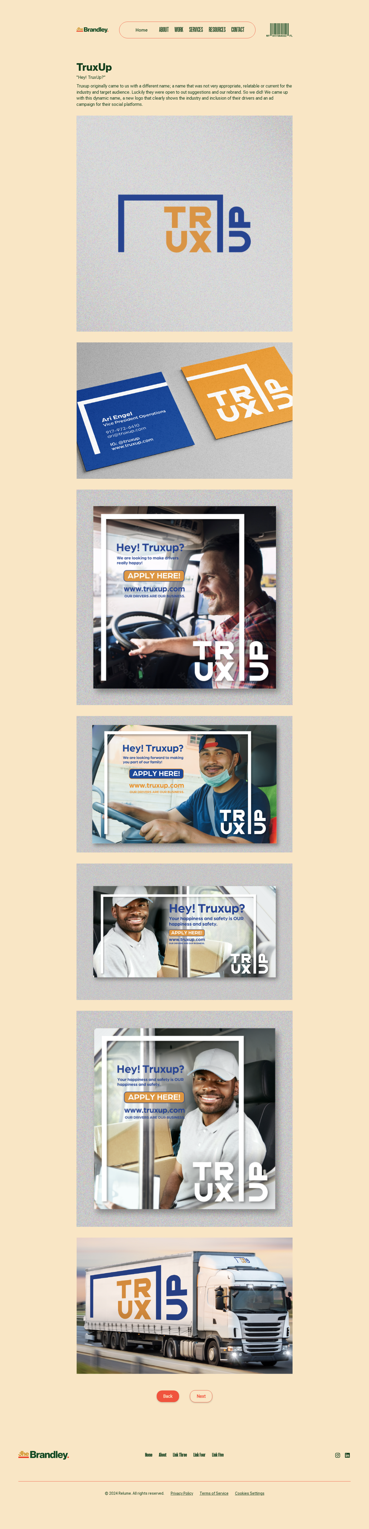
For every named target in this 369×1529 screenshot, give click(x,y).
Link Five (218, 1455)
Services (196, 30)
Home (142, 30)
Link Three (180, 1455)
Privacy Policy (182, 1493)
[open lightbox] (184, 223)
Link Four (199, 1455)
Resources (217, 30)
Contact (237, 30)
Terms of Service (214, 1493)
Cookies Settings (249, 1493)
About (164, 30)
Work (179, 30)
